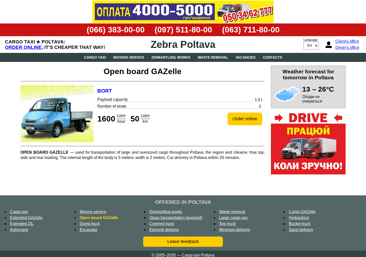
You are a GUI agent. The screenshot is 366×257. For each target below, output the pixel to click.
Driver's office (347, 47)
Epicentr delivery (164, 230)
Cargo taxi (95, 57)
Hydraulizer (299, 218)
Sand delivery (301, 230)
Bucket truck (299, 224)
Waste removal (213, 57)
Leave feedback (183, 241)
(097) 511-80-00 (183, 29)
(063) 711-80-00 (251, 29)
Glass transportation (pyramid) (175, 218)
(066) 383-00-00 (116, 29)
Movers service (128, 57)
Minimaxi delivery (234, 230)
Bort (104, 91)
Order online (23, 47)
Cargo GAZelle (302, 212)
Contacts (272, 57)
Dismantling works (171, 57)
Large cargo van (233, 218)
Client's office (347, 41)
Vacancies (245, 57)
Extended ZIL (22, 224)
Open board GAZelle (99, 218)
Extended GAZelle (26, 218)
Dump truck (90, 224)
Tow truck (227, 224)
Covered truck (161, 224)
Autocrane (19, 230)
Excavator (88, 230)
